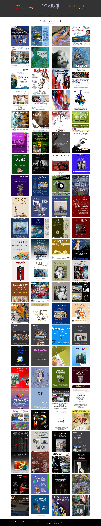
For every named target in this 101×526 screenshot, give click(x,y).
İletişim (82, 15)
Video (77, 15)
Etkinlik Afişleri (70, 15)
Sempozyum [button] (48, 15)
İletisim (59, 523)
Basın (71, 521)
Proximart (26, 15)
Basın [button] (62, 15)
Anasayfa (19, 15)
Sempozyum (60, 521)
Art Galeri (33, 15)
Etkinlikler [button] (56, 15)
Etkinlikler (67, 521)
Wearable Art (40, 15)
